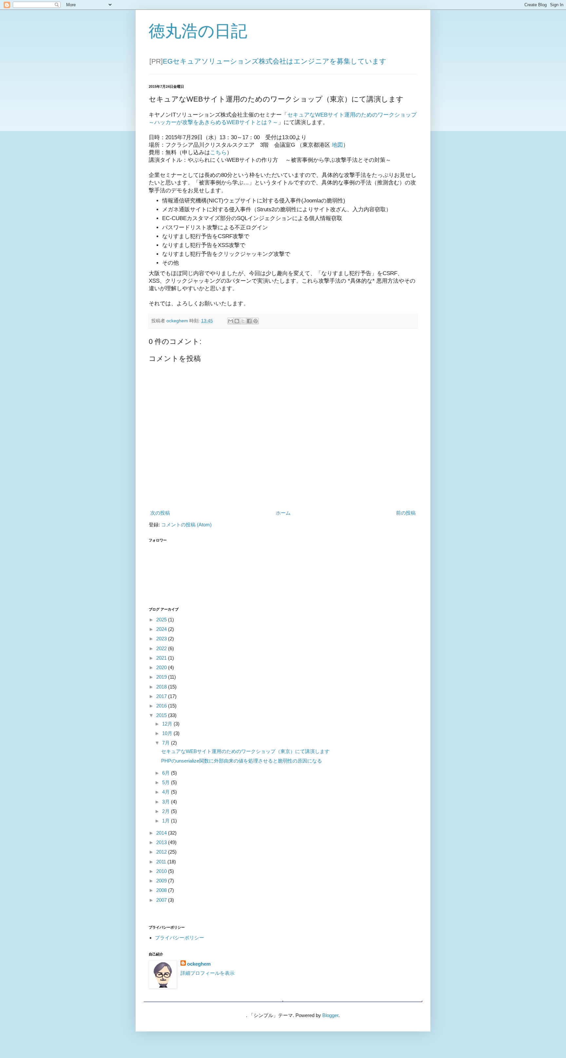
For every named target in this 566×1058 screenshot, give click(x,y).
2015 (162, 715)
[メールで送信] (230, 321)
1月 (166, 820)
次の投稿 (160, 513)
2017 (162, 696)
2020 (162, 667)
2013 (162, 842)
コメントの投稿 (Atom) (186, 524)
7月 (166, 743)
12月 (168, 724)
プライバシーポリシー (179, 937)
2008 (162, 890)
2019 (162, 677)
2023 (162, 638)
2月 (166, 811)
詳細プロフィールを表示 (207, 973)
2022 (162, 648)
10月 (168, 733)
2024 (162, 629)
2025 (162, 619)
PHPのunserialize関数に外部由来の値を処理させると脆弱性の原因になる (241, 761)
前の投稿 (406, 513)
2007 (162, 900)
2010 (162, 871)
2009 (162, 880)
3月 (166, 801)
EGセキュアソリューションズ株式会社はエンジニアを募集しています (275, 61)
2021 (162, 658)
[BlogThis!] (237, 321)
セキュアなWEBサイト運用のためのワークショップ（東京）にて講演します (245, 751)
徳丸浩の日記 (198, 31)
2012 (162, 852)
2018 (162, 687)
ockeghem (199, 964)
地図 (337, 145)
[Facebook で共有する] (249, 321)
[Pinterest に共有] (255, 321)
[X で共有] (243, 321)
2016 (162, 705)
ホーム (283, 513)
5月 (166, 782)
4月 (166, 792)
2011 (161, 861)
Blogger (330, 1015)
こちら (218, 152)
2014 (162, 833)
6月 (166, 773)
